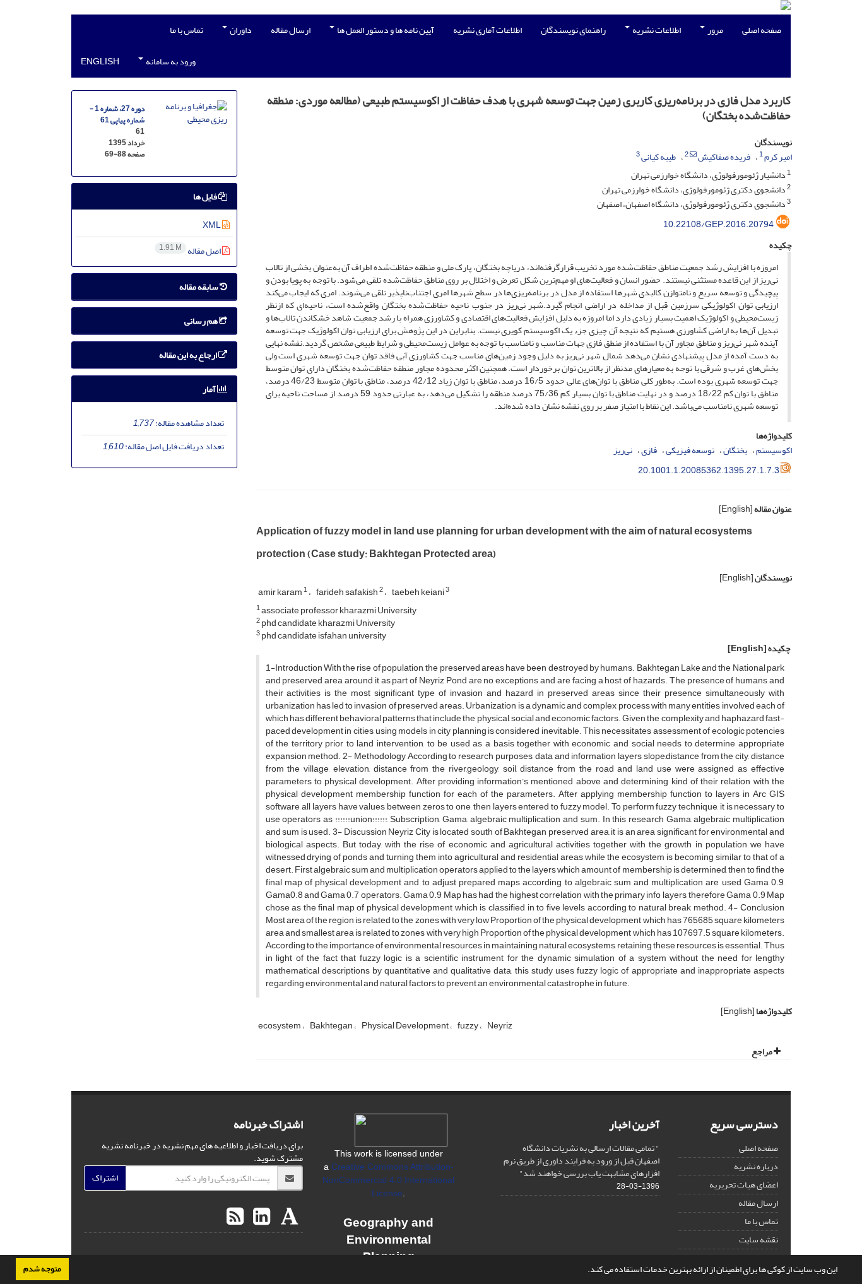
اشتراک (105, 1177)
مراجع (763, 1051)
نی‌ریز (622, 450)
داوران (240, 29)
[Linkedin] (260, 1217)
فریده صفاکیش (724, 156)
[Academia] (288, 1217)
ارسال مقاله (290, 29)
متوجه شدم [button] (42, 1268)
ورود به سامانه (170, 61)
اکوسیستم (774, 450)
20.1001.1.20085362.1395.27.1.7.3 (708, 470)
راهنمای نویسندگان (573, 29)
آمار (210, 389)
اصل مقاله (190, 250)
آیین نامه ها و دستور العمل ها (385, 29)
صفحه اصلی (761, 29)
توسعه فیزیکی (690, 450)
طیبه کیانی (658, 156)
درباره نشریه (756, 1166)
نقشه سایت (758, 1239)
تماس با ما (186, 29)
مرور (714, 29)
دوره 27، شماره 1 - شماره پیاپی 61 (117, 114)
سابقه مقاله (199, 286)
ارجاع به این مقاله (188, 354)
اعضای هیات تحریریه (743, 1184)
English (100, 61)
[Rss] (235, 1217)
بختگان (735, 450)
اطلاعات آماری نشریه (487, 29)
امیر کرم (778, 156)
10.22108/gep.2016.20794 (718, 224)
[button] (584, 1271)
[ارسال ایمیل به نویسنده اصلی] (693, 154)
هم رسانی (201, 320)
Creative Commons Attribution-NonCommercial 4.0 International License (388, 1180)
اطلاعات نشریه (656, 29)
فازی (649, 450)
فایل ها (205, 196)
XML (212, 224)
